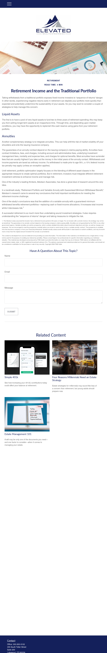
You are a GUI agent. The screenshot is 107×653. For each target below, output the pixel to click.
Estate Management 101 (18, 434)
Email (7, 271)
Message (9, 287)
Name (7, 255)
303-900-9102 (19, 644)
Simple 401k (11, 377)
